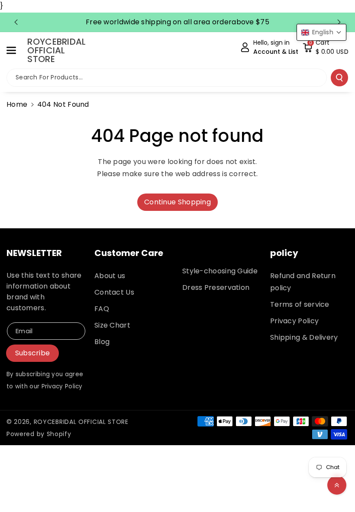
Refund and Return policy (303, 282)
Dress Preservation (215, 287)
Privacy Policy (294, 321)
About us (109, 276)
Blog (102, 342)
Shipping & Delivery (304, 337)
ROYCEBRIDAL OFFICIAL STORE (81, 421)
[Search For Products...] (339, 77)
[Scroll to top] (336, 485)
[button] (16, 50)
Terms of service (299, 304)
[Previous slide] (16, 22)
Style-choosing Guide (220, 271)
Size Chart (112, 325)
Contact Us (114, 292)
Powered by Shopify (38, 434)
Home (16, 104)
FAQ (101, 309)
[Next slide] (339, 22)
